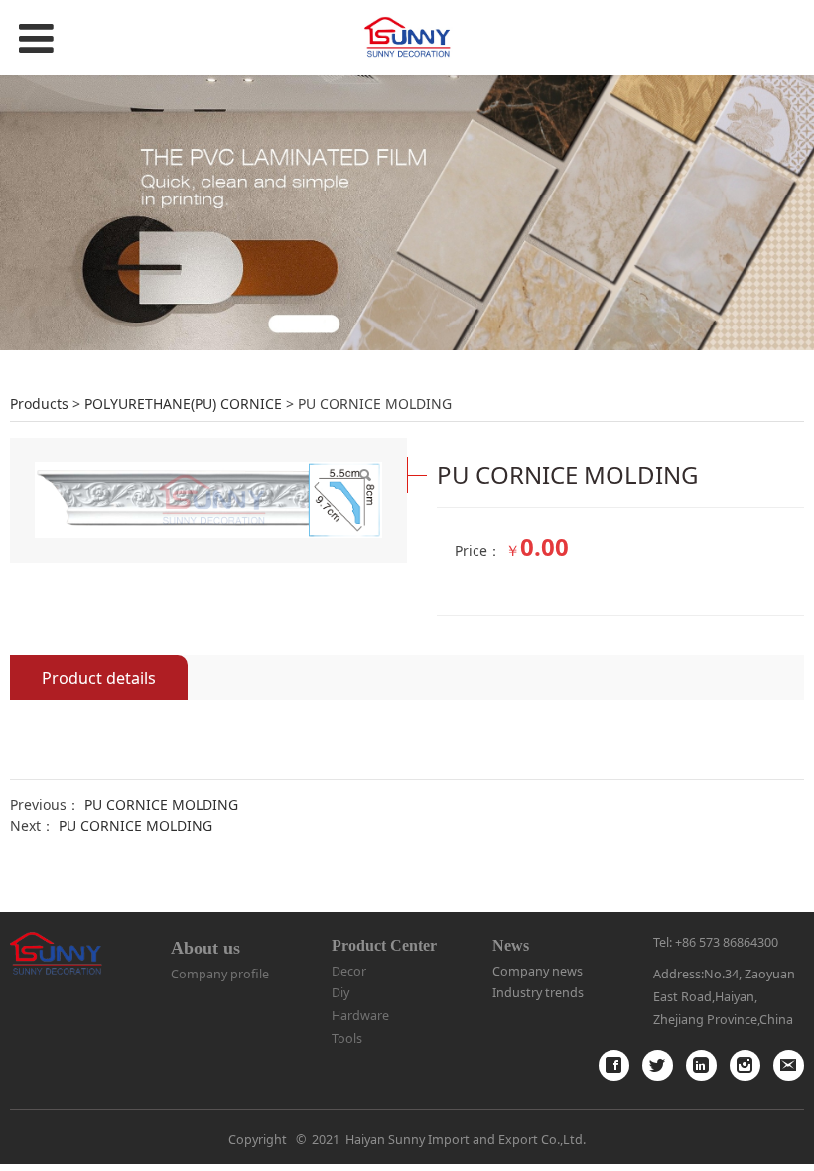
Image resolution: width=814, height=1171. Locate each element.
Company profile (220, 974)
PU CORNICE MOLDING (161, 804)
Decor (349, 971)
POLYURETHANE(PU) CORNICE (183, 403)
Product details (99, 678)
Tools (347, 1038)
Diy (340, 992)
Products (39, 403)
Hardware (360, 1015)
